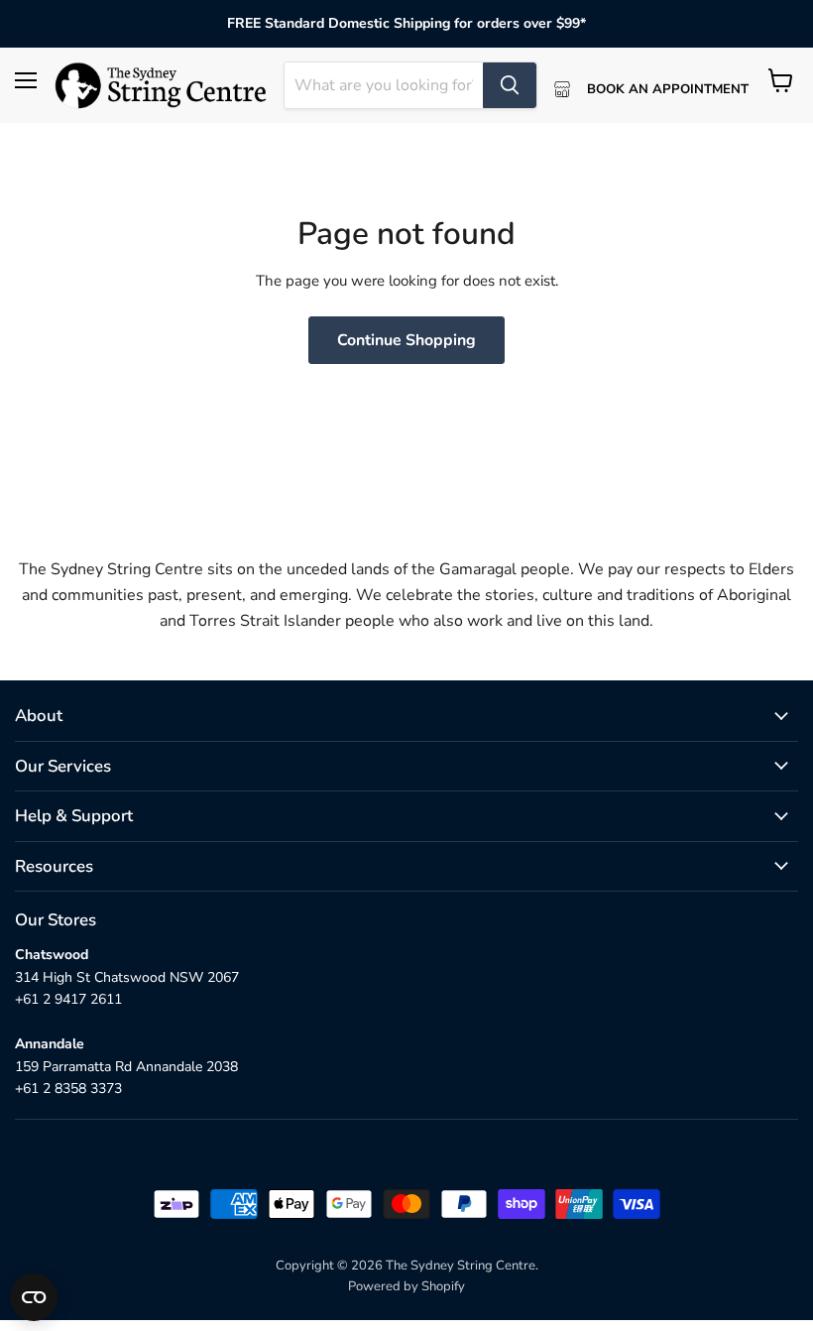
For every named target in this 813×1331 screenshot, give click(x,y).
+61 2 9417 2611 (68, 999)
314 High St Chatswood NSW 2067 (127, 977)
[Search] (509, 85)
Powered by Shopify (406, 1286)
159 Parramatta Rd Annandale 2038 (126, 1066)
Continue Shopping (406, 340)
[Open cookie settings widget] (34, 1297)
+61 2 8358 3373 (68, 1088)
